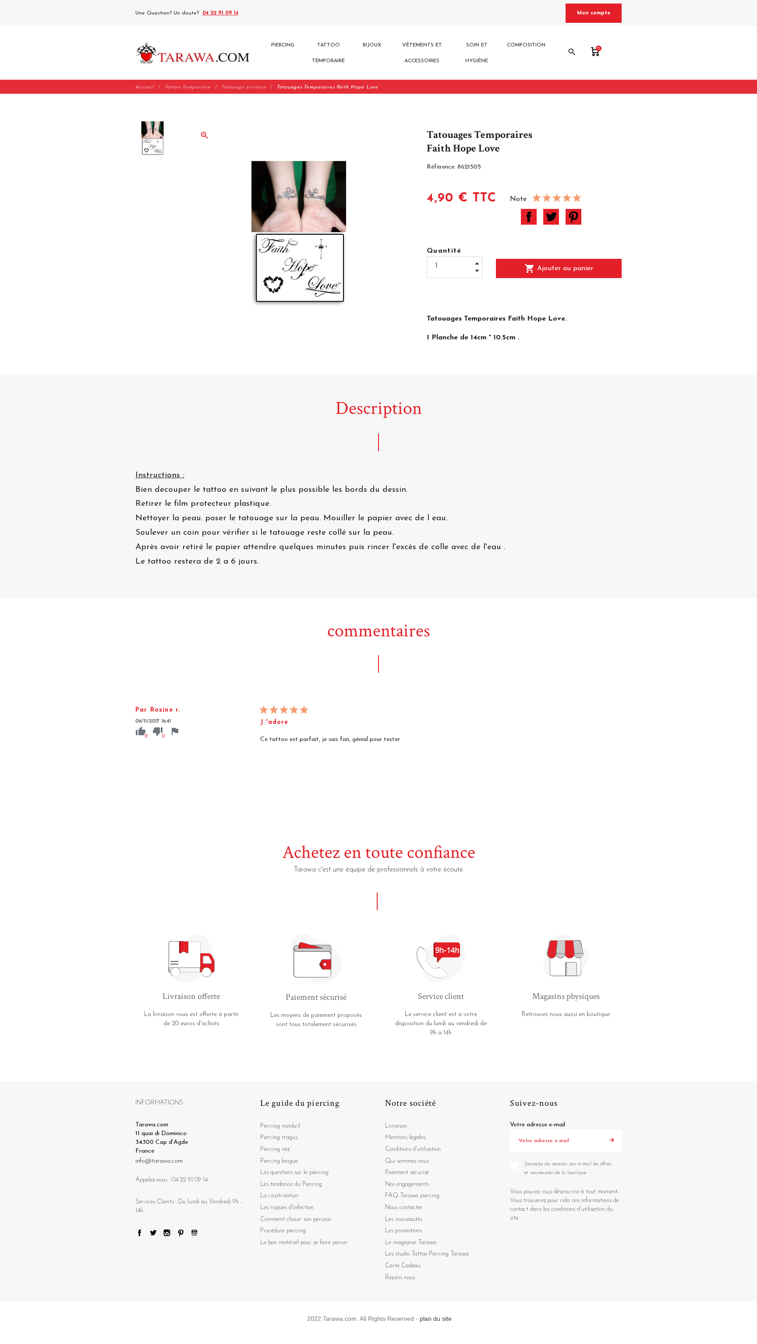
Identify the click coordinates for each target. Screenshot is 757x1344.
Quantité (444, 250)
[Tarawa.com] (192, 53)
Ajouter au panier (558, 268)
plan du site (436, 1318)
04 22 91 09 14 (220, 13)
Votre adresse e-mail (537, 1125)
